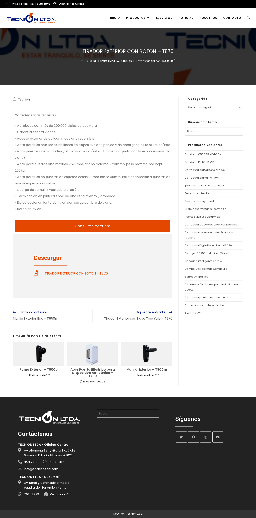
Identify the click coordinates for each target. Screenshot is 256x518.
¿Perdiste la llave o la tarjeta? (204, 185)
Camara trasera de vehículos (204, 305)
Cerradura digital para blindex (205, 170)
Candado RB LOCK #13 (200, 162)
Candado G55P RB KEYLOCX (203, 154)
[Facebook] (193, 437)
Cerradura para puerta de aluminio (208, 297)
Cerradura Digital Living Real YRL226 (208, 245)
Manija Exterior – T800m (146, 369)
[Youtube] (217, 437)
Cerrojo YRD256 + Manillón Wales (207, 253)
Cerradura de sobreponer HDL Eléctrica (211, 224)
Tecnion (24, 100)
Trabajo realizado (197, 193)
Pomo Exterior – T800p (38, 369)
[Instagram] (205, 437)
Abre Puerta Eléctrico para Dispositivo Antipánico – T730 (92, 373)
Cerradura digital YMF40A (202, 178)
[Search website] (248, 18)
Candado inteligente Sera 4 (203, 261)
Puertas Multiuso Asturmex (202, 217)
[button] (92, 226)
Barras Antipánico (196, 277)
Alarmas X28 (193, 313)
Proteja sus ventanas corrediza (205, 209)
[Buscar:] (214, 131)
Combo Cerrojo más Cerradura (206, 269)
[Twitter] (181, 437)
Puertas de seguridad (199, 201)
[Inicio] (82, 61)
